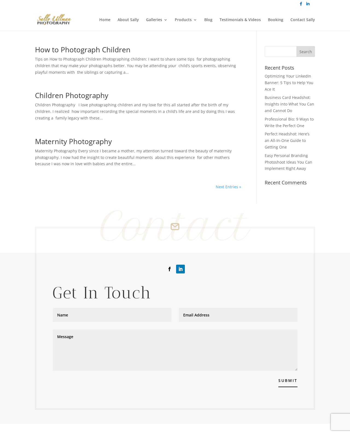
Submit (288, 380)
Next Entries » (228, 186)
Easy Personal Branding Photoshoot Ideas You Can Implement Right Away (288, 162)
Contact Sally (302, 20)
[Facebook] (301, 5)
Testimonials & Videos (240, 20)
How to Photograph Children (82, 50)
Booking (275, 20)
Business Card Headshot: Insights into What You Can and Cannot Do (289, 104)
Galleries (154, 20)
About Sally (128, 20)
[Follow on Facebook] (169, 269)
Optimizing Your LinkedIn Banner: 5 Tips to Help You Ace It (289, 82)
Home (104, 20)
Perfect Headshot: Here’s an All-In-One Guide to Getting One (287, 140)
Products (183, 20)
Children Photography (71, 95)
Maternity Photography (73, 141)
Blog (208, 20)
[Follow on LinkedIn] (180, 269)
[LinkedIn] (308, 5)
